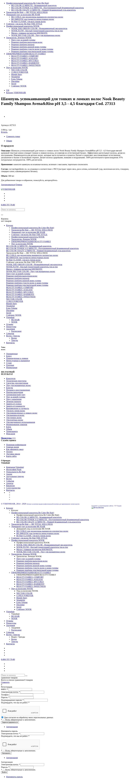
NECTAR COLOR (19, 70)
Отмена (18, 185)
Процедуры (11, 327)
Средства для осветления (17, 383)
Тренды (14, 340)
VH (7, 90)
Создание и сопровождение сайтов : (103, 505)
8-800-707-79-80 (8, 205)
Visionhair (10, 317)
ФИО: (4, 689)
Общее (9, 141)
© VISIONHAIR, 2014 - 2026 (13, 504)
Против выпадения (14, 392)
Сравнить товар (13, 136)
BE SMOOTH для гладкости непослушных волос (32, 19)
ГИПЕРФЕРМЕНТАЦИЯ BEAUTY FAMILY (26, 54)
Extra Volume (16, 79)
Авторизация (12, 727)
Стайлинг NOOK (18, 86)
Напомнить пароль (14, 777)
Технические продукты (16, 381)
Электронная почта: (10, 692)
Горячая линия (12, 447)
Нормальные (11, 367)
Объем (9, 429)
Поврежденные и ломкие (17, 358)
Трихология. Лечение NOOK (18, 38)
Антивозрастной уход (15, 395)
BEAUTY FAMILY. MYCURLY (25, 61)
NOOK (14, 322)
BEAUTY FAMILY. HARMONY (25, 63)
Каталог (9, 225)
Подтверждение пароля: (12, 700)
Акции (9, 474)
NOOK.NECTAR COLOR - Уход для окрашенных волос (35, 35)
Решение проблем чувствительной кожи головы (32, 51)
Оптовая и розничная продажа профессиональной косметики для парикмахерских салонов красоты (53, 504)
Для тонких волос (14, 418)
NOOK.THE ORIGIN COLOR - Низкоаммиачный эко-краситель (39, 28)
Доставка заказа (13, 454)
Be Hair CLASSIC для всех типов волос (28, 21)
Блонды (9, 388)
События (10, 333)
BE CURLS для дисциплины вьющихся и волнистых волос (37, 17)
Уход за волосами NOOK (17, 67)
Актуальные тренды (15, 476)
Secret (13, 84)
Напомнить (6, 753)
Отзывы (9, 324)
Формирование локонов (16, 424)
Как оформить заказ (14, 449)
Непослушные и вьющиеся (18, 361)
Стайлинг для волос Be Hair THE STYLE (24, 24)
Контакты (10, 343)
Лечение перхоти (13, 401)
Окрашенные (12, 354)
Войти (4, 772)
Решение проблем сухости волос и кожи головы (32, 49)
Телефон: (5, 695)
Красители (10, 378)
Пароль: (5, 697)
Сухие (9, 363)
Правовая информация (16, 445)
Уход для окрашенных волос (18, 385)
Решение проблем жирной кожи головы (28, 47)
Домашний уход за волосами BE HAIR (23, 15)
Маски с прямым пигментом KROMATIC (29, 33)
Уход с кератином (13, 399)
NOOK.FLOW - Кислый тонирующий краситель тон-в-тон (37, 31)
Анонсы (9, 483)
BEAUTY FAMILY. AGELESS (24, 58)
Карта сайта (11, 456)
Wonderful (15, 77)
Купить (4, 132)
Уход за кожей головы (15, 397)
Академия (10, 329)
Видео (14, 338)
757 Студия (117, 505)
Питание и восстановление (18, 390)
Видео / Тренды (13, 336)
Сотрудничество (13, 488)
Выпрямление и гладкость (17, 408)
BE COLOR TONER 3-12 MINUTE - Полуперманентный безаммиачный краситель (47, 8)
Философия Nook (13, 469)
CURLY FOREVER (19, 72)
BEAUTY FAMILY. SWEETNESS (26, 65)
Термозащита (12, 431)
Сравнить (5, 682)
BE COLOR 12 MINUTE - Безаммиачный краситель (34, 5)
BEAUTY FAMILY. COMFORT (25, 56)
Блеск (8, 427)
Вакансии (10, 486)
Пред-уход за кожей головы (23, 40)
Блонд (9, 356)
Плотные (10, 365)
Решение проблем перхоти (22, 44)
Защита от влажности (15, 406)
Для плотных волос (14, 420)
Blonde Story (16, 74)
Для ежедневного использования (20, 422)
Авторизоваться (8, 185)
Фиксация (10, 434)
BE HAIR (15, 320)
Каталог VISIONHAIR (16, 93)
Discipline (15, 81)
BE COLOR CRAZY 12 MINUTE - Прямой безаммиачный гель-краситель (43, 10)
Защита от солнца (14, 404)
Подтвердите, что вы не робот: (15, 703)
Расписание (16, 331)
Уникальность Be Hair (15, 472)
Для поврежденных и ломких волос (21, 413)
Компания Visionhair (15, 467)
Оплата (9, 452)
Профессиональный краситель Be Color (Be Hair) (27, 3)
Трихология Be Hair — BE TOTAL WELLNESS (27, 12)
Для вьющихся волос (15, 415)
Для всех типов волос (15, 411)
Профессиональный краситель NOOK (22, 26)
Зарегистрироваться (10, 722)
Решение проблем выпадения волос (26, 42)
